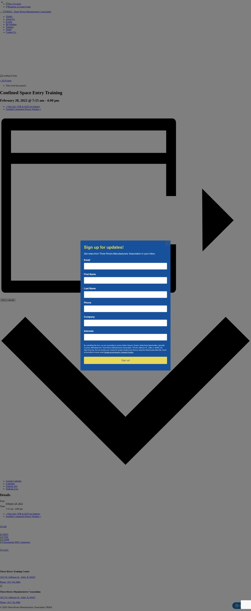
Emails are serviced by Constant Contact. (119, 352)
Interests (89, 331)
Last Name (90, 288)
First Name (90, 274)
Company (89, 317)
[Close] (168, 243)
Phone (87, 302)
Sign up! (125, 360)
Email (87, 260)
